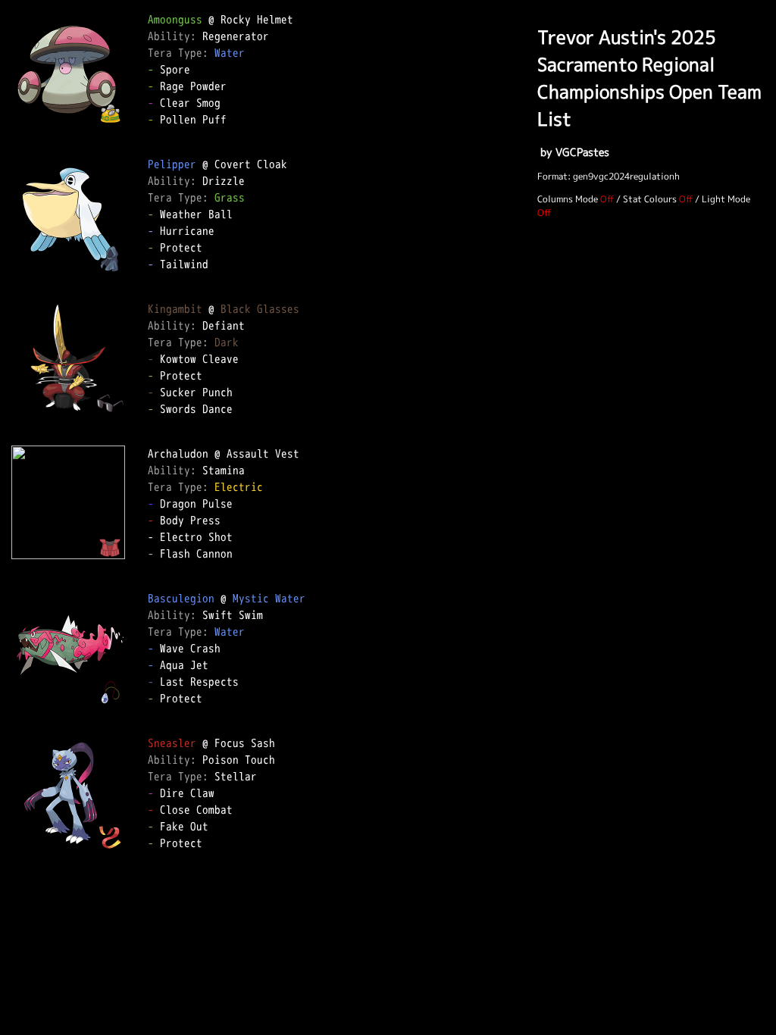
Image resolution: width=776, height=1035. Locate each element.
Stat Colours (650, 198)
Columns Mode (567, 198)
